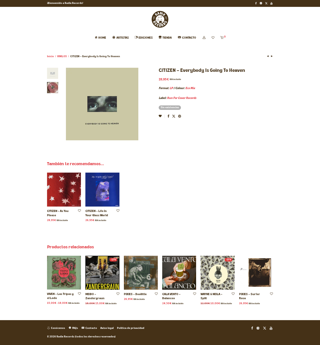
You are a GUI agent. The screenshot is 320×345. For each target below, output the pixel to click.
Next (136, 104)
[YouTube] (271, 3)
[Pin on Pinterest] (179, 117)
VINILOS (62, 56)
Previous (68, 104)
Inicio (50, 56)
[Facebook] (256, 3)
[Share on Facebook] (168, 117)
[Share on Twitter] (173, 117)
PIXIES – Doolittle (135, 294)
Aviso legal (107, 328)
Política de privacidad (130, 328)
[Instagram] (260, 3)
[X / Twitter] (266, 3)
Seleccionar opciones (59, 303)
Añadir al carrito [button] (56, 220)
